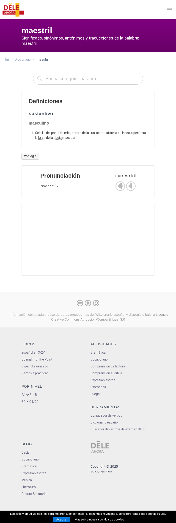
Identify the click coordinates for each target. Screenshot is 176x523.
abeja (58, 137)
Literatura (29, 487)
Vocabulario (99, 359)
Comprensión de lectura (108, 366)
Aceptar (62, 519)
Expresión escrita (103, 380)
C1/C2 (33, 402)
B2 (23, 402)
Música (27, 480)
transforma (108, 133)
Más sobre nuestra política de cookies (99, 519)
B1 (37, 395)
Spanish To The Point (37, 359)
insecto (127, 133)
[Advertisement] (88, 239)
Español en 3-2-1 (34, 352)
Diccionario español (104, 422)
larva (41, 137)
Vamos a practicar (35, 373)
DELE (25, 452)
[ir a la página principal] (13, 9)
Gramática (98, 352)
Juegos (96, 394)
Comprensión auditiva (106, 373)
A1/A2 (26, 395)
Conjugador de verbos (106, 415)
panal (55, 133)
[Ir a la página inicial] (8, 60)
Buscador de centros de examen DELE (118, 429)
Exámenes (98, 387)
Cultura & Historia (34, 494)
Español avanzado (35, 366)
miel (67, 133)
